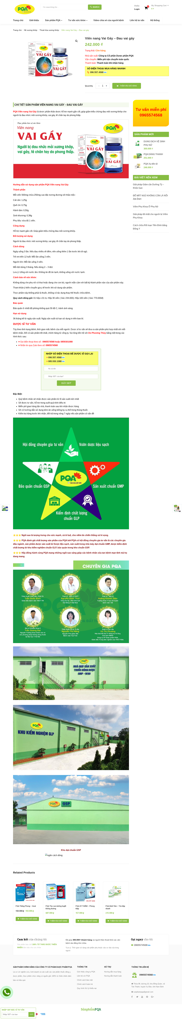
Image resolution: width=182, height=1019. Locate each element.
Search (96, 7)
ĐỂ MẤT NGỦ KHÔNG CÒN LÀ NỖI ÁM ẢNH (150, 197)
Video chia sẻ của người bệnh (108, 20)
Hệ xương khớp (30, 30)
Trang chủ (18, 20)
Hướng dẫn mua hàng (112, 972)
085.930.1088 (55, 361)
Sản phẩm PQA (53, 20)
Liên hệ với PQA (83, 976)
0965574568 (140, 945)
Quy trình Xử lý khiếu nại (86, 988)
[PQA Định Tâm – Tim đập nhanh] (116, 883)
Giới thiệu (34, 20)
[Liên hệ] (6, 992)
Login (137, 9)
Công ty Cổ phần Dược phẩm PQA (116, 56)
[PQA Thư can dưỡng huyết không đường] (56, 883)
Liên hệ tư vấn (137, 20)
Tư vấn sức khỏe (77, 20)
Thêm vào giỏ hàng (128, 86)
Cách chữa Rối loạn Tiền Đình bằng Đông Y (150, 227)
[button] (159, 7)
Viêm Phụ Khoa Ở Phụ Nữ (145, 206)
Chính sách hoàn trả (85, 984)
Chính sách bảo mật (85, 980)
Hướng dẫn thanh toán (113, 976)
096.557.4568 (96, 72)
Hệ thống (155, 20)
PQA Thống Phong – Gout (26, 906)
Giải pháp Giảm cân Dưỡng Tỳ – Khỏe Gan (148, 186)
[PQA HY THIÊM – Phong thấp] (86, 883)
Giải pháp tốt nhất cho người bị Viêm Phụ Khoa (150, 216)
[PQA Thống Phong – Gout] (26, 883)
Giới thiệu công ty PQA (86, 972)
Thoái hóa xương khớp (49, 30)
